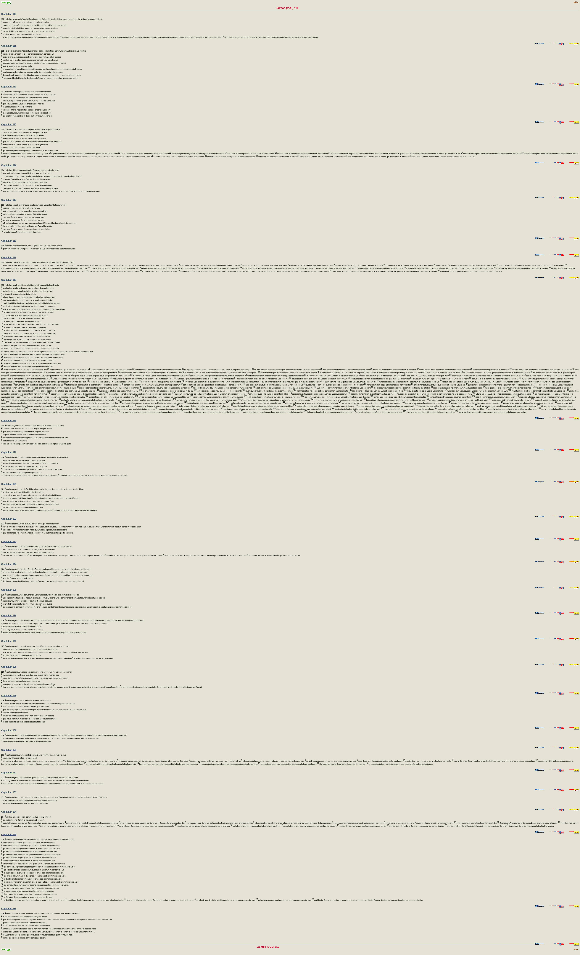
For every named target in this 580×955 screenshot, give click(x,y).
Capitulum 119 (8, 420)
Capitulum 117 (8, 257)
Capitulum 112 (8, 86)
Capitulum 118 (8, 280)
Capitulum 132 (8, 772)
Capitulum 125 (8, 590)
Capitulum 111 (8, 45)
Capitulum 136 (8, 908)
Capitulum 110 (8, 14)
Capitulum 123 (8, 541)
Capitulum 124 (8, 564)
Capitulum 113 (8, 124)
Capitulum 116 (8, 240)
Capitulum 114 (8, 165)
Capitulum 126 (8, 615)
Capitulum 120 (8, 452)
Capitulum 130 (8, 730)
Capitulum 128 (8, 666)
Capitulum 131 (8, 750)
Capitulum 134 (8, 811)
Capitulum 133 (8, 792)
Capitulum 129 (8, 695)
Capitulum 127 (8, 641)
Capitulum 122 (8, 518)
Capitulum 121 (8, 484)
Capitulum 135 (8, 834)
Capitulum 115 (8, 200)
